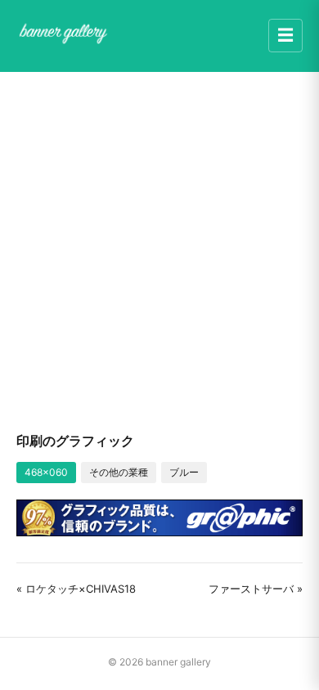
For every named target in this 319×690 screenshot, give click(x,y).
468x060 (46, 472)
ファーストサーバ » (256, 588)
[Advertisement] (159, 251)
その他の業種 (118, 472)
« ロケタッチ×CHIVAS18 (76, 588)
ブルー (184, 472)
